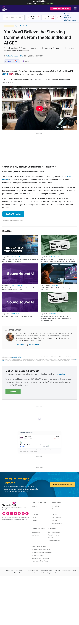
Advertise (34, 520)
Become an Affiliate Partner (40, 561)
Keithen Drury (55, 285)
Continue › (13, 391)
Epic (53, 512)
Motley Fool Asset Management (41, 549)
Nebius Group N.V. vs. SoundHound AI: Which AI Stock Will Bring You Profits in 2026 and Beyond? (58, 260)
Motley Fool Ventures (38, 555)
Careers (34, 509)
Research (34, 512)
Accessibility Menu (39, 1)
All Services (55, 506)
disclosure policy (16, 357)
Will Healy (15, 314)
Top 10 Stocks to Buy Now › (60, 8)
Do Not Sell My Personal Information (52, 573)
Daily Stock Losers (70, 21)
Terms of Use (9, 570)
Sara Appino (54, 314)
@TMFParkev (34, 345)
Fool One (54, 520)
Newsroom (35, 514)
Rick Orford (16, 257)
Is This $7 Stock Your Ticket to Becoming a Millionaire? (56, 289)
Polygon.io (24, 519)
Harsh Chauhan (17, 285)
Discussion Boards (53, 535)
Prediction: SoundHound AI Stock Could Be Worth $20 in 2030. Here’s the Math (19, 289)
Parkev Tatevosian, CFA (14, 56)
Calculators (51, 538)
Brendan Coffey (56, 257)
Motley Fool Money (57, 523)
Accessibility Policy (46, 570)
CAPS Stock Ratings (54, 532)
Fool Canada (35, 535)
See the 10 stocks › (13, 214)
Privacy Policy (20, 570)
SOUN (5, 74)
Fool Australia (36, 532)
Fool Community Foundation (40, 558)
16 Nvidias (60, 374)
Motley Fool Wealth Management (42, 552)
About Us (34, 506)
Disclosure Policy (33, 570)
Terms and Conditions (31, 573)
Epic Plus (54, 514)
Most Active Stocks (68, 14)
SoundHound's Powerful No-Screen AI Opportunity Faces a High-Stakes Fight (20, 260)
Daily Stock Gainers (67, 18)
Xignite (17, 519)
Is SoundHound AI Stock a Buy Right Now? (17, 316)
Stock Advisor (56, 509)
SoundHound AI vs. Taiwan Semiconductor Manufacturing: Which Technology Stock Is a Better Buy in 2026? (56, 318)
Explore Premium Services (23, 26)
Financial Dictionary (54, 540)
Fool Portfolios (56, 517)
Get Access (22, 446)
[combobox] (13, 17)
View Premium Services (62, 485)
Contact (34, 517)
